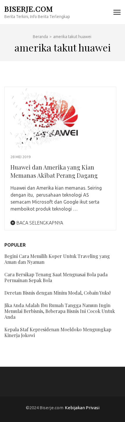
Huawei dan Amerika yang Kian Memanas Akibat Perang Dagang (54, 171)
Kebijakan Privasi (82, 407)
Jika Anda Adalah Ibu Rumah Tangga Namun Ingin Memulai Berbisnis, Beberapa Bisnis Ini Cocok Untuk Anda (59, 311)
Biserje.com (28, 8)
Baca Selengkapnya (39, 222)
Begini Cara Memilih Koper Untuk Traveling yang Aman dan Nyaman (57, 259)
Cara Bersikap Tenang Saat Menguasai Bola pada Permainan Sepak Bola (56, 277)
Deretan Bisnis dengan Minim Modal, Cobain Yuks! (57, 293)
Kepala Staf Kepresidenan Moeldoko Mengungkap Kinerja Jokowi (57, 332)
